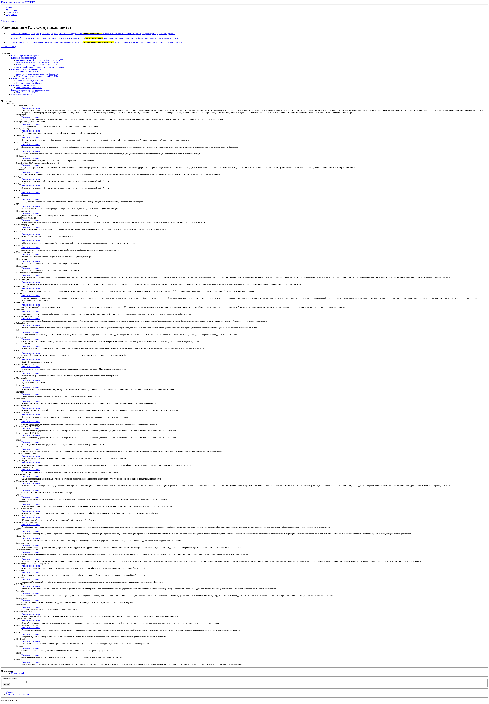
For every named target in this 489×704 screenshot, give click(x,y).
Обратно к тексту (8, 21)
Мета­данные (11, 10)
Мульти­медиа (12, 12)
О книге (9, 692)
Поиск (9, 8)
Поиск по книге (10, 679)
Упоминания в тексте (30, 108)
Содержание (11, 14)
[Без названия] (17, 673)
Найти (6, 685)
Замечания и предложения (17, 694)
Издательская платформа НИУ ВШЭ (18, 2)
